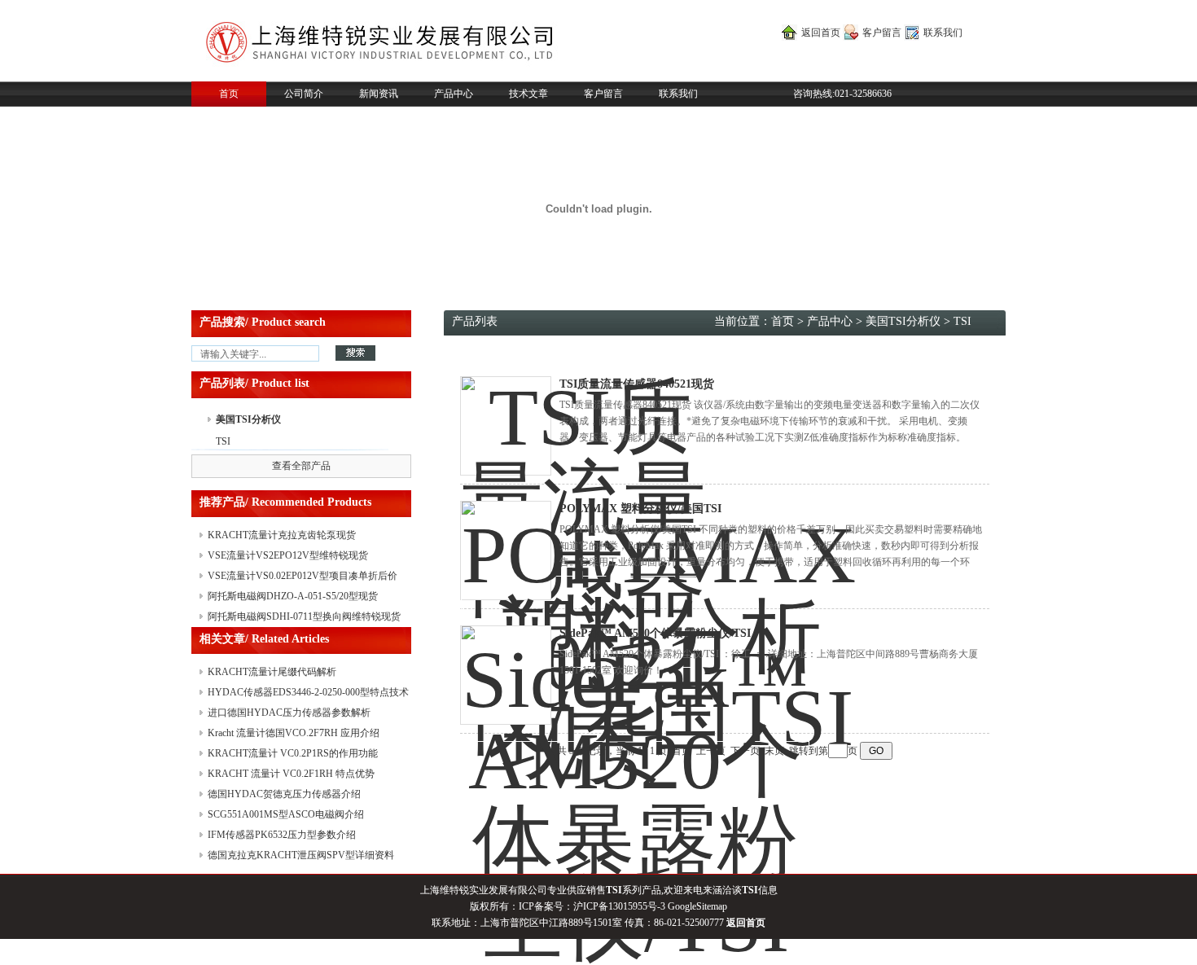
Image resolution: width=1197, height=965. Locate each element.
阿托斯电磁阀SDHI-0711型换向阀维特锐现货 (304, 616)
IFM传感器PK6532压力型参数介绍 (282, 834)
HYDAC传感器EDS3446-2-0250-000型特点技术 (308, 692)
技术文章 (528, 93)
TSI (223, 441)
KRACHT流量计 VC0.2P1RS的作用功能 (293, 753)
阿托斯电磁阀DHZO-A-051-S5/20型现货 (293, 596)
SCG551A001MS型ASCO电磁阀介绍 (286, 814)
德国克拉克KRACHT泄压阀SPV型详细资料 (301, 855)
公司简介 (303, 93)
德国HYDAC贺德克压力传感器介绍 (284, 794)
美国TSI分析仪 (248, 419)
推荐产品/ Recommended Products (285, 502)
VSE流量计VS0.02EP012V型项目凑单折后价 (302, 575)
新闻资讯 (378, 93)
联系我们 (942, 32)
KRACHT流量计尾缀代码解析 (272, 672)
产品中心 (453, 93)
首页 (229, 93)
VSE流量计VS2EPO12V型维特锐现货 (288, 555)
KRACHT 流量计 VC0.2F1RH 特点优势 (291, 773)
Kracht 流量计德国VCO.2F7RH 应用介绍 (293, 733)
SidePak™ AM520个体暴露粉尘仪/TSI (655, 633)
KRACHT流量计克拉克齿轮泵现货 (282, 535)
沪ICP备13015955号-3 (619, 906)
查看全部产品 (301, 466)
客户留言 (881, 32)
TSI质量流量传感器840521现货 (636, 384)
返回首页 (820, 32)
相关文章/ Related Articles (264, 639)
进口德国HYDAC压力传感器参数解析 (289, 712)
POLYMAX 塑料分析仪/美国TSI (640, 508)
